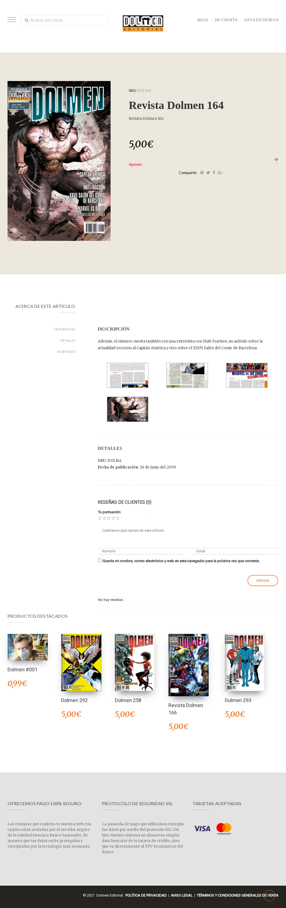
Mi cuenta (226, 19)
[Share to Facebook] (214, 172)
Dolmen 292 (74, 700)
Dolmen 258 (128, 700)
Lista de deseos (261, 19)
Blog (202, 19)
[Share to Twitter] (208, 172)
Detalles (67, 340)
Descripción (64, 329)
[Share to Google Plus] (220, 172)
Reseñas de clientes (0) (124, 502)
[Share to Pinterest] (202, 172)
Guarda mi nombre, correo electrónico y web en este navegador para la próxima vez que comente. (181, 561)
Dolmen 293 (238, 700)
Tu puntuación (109, 512)
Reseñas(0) (66, 352)
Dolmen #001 (22, 669)
